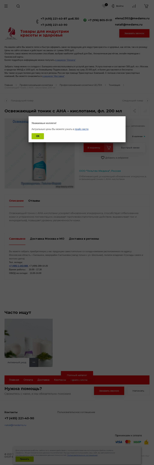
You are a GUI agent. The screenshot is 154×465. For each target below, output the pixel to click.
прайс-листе (81, 129)
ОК (37, 136)
